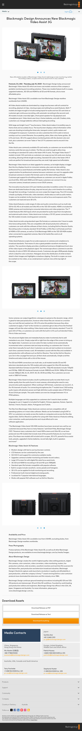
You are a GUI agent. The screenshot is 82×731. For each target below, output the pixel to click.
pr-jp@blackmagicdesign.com (54, 639)
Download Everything (41, 620)
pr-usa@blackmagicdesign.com (15, 673)
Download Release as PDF (41, 608)
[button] (37, 72)
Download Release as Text (41, 614)
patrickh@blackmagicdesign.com (56, 655)
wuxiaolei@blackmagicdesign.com (16, 655)
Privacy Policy (34, 720)
